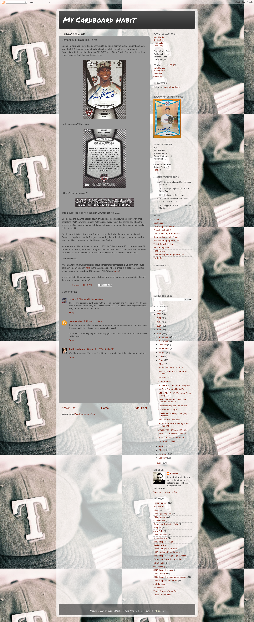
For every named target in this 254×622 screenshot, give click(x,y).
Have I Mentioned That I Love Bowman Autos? (172, 400)
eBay (155, 510)
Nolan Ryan (158, 563)
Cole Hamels (159, 520)
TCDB (172, 65)
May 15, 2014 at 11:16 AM (90, 321)
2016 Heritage (160, 573)
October (163, 345)
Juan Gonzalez (160, 535)
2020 (159, 310)
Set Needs (158, 223)
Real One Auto (160, 545)
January (163, 458)
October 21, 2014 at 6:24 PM (100, 349)
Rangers (157, 528)
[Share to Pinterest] (110, 285)
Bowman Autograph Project (166, 240)
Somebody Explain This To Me (172, 406)
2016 (159, 326)
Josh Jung (158, 45)
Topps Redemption (162, 595)
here (88, 268)
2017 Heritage (160, 517)
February (163, 454)
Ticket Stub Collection (163, 244)
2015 (159, 330)
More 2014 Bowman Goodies (172, 434)
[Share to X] (105, 285)
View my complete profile (165, 492)
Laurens (73, 321)
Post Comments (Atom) (85, 414)
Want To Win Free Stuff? (169, 420)
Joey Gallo (158, 43)
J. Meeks (174, 473)
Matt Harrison (159, 37)
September (164, 348)
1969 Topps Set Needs (164, 226)
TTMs (156, 170)
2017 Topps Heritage (163, 542)
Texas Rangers (160, 503)
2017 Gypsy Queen (162, 513)
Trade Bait (158, 258)
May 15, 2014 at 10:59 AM (91, 299)
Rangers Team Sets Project (166, 237)
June (161, 360)
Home (105, 407)
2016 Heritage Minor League (166, 552)
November (164, 341)
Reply (71, 312)
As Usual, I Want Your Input (171, 437)
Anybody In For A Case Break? (172, 430)
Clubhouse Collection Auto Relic (168, 559)
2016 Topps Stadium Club (165, 580)
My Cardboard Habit (99, 19)
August (162, 352)
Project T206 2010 (162, 230)
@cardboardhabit (172, 87)
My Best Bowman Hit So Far (171, 389)
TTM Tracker (159, 251)
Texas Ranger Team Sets (165, 549)
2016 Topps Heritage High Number (169, 556)
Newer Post (69, 407)
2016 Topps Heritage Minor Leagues (170, 577)
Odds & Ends (164, 381)
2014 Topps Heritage (163, 570)
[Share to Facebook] (108, 285)
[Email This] (99, 285)
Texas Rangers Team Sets (165, 591)
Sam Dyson (158, 588)
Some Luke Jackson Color (170, 367)
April (161, 446)
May (161, 364)
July (161, 356)
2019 (159, 314)
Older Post (140, 407)
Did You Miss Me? (166, 441)
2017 (159, 322)
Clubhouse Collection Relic (165, 524)
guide (116, 271)
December (164, 337)
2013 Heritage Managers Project (168, 254)
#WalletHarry (159, 566)
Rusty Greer (159, 40)
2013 (159, 463)
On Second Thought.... (169, 409)
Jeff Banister (159, 584)
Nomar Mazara (160, 538)
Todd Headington (77, 349)
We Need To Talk (166, 377)
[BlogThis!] (102, 285)
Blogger (159, 611)
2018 (159, 318)
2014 (159, 333)
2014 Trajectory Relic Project (166, 233)
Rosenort (73, 299)
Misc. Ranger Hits (161, 247)
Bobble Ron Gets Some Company (174, 385)
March (162, 450)
